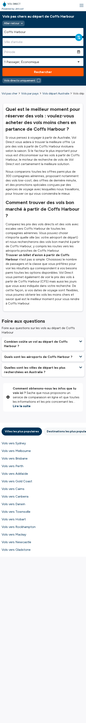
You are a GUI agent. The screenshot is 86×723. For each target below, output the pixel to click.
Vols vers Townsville (16, 512)
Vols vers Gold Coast (17, 481)
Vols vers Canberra (15, 496)
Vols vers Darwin (13, 504)
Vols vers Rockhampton (19, 527)
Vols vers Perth (12, 466)
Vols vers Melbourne (16, 451)
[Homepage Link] (13, 4)
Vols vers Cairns (13, 489)
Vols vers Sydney (14, 443)
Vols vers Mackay (14, 534)
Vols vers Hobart (14, 519)
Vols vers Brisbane (15, 458)
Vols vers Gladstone (16, 550)
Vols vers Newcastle (16, 542)
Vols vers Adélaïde (15, 474)
